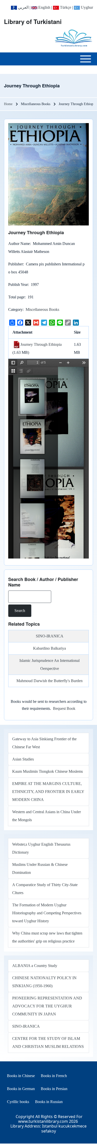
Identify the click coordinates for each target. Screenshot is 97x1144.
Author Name (19, 243)
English (43, 7)
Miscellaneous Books (42, 309)
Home (8, 104)
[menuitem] (21, 1075)
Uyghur (86, 7)
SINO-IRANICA (49, 636)
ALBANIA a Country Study (34, 965)
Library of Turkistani (33, 21)
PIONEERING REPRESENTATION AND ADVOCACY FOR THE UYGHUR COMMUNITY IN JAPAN (47, 1006)
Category (15, 309)
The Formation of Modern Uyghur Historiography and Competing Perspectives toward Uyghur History (46, 913)
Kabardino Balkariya (49, 648)
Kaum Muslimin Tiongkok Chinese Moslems (47, 771)
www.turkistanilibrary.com (43, 1121)
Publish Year (18, 284)
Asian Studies (23, 759)
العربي (23, 7)
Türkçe (65, 7)
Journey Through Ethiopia (41, 344)
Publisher (15, 264)
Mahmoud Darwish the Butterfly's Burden (49, 681)
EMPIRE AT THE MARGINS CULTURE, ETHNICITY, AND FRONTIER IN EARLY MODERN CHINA (48, 791)
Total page (16, 297)
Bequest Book (64, 708)
